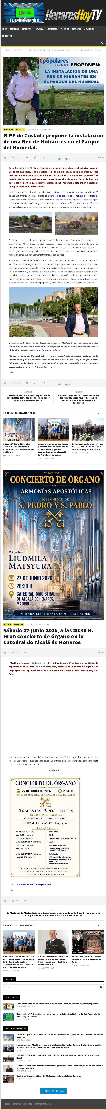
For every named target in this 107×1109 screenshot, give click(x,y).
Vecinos (65, 29)
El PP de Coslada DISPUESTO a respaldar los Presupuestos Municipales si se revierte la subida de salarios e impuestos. (78, 398)
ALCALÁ (7, 625)
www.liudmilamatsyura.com (36, 884)
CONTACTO (7, 36)
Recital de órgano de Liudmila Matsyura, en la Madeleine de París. (86, 959)
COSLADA (8, 130)
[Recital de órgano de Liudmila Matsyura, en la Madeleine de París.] (88, 942)
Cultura (39, 29)
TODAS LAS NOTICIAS (53, 1091)
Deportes (76, 29)
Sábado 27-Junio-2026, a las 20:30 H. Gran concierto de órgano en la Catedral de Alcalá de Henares (18, 448)
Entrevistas (52, 29)
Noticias (14, 29)
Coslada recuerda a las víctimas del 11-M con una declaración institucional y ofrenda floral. (87, 447)
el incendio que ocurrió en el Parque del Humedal (71, 196)
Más (100, 157)
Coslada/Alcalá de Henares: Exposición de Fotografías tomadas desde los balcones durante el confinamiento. (28, 397)
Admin (44, 130)
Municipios (89, 29)
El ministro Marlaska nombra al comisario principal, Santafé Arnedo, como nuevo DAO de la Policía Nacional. (53, 960)
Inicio (5, 29)
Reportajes (27, 29)
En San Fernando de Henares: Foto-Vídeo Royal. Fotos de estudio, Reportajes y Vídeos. (58, 1003)
